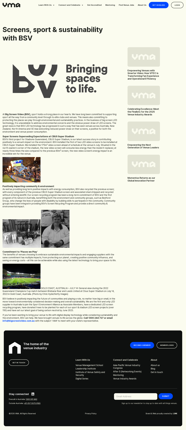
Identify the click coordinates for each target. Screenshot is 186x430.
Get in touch (157, 372)
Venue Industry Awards (124, 378)
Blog (153, 368)
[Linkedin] (32, 394)
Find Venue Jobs (126, 5)
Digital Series (82, 378)
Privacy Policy (90, 414)
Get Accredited (94, 5)
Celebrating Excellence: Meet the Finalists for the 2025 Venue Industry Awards (143, 112)
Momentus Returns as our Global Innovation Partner (141, 179)
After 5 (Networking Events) (127, 371)
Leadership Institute (86, 368)
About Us (142, 5)
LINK (175, 414)
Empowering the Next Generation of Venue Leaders (143, 146)
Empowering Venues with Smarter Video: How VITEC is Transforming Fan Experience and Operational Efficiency (143, 74)
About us (155, 365)
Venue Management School (89, 365)
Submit (165, 396)
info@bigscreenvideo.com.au (19, 320)
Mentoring (110, 5)
